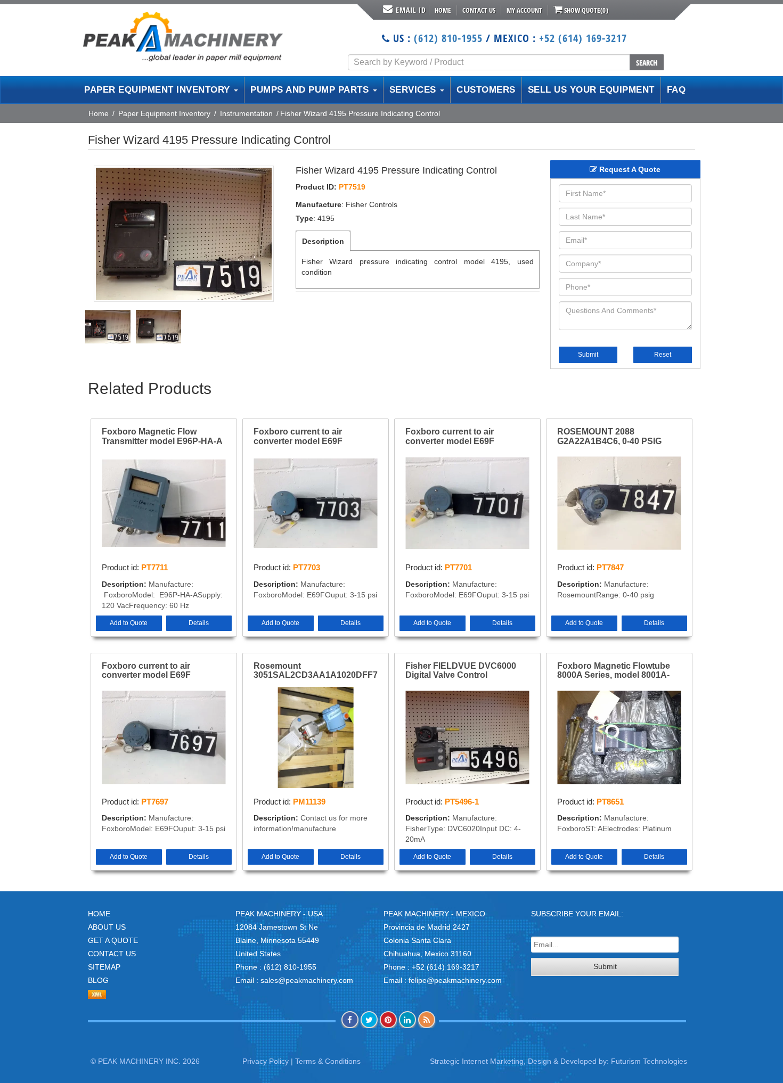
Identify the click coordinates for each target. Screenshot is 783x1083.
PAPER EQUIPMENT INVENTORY (158, 90)
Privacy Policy (265, 1061)
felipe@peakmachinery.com (455, 980)
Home (443, 10)
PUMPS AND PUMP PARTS (311, 90)
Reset (662, 354)
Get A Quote (113, 940)
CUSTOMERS (486, 90)
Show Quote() (585, 10)
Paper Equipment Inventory (164, 113)
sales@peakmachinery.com (306, 980)
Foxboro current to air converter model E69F (298, 436)
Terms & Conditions (328, 1061)
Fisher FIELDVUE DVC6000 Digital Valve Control (460, 670)
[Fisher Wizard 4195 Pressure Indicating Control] (184, 234)
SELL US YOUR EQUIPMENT (591, 90)
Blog (98, 980)
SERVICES (414, 90)
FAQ (676, 90)
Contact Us (478, 10)
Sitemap (104, 967)
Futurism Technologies (649, 1061)
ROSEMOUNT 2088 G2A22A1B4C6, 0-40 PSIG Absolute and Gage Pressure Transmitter (615, 436)
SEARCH (646, 63)
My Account (524, 10)
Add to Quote (129, 623)
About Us (107, 927)
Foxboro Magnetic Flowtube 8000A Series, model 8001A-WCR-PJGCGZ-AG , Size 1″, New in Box (613, 670)
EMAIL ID (411, 10)
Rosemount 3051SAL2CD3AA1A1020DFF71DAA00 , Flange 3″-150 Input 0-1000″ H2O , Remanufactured (316, 670)
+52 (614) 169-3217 (583, 38)
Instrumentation (246, 113)
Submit (588, 354)
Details (199, 623)
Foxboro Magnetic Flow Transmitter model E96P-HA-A (162, 436)
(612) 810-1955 (448, 38)
